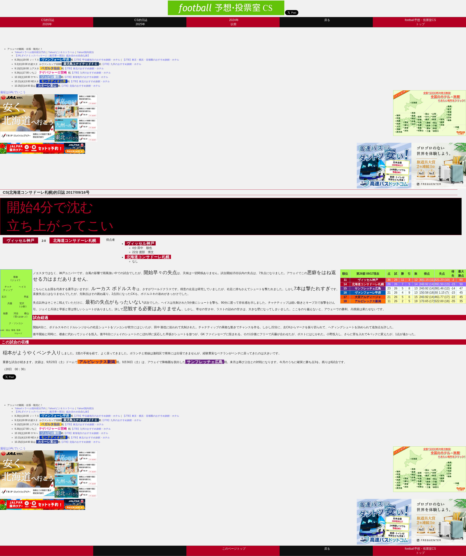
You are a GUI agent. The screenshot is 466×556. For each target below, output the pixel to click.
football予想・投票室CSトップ (420, 22)
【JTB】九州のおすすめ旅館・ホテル (121, 64)
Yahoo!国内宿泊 (85, 52)
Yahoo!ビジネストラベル (61, 52)
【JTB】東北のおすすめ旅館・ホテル (84, 68)
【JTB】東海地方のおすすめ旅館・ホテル (86, 77)
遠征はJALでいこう (13, 92)
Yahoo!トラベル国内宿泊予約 (30, 52)
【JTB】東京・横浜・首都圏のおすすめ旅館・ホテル (151, 59)
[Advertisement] (66, 35)
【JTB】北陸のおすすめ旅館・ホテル (80, 85)
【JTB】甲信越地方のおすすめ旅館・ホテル (96, 59)
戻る (327, 20)
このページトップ (234, 548)
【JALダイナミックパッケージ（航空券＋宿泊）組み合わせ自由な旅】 (52, 55)
